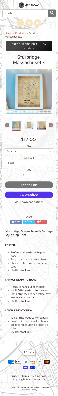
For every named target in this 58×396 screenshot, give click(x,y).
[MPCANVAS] (29, 6)
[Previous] (7, 125)
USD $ (27, 352)
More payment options (29, 202)
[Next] (51, 125)
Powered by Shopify (29, 390)
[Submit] (52, 13)
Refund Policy (39, 376)
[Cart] (37, 23)
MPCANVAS (28, 387)
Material (29, 158)
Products (20, 33)
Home (8, 33)
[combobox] (25, 13)
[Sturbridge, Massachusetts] (16, 125)
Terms (25, 376)
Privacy (15, 376)
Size (29, 146)
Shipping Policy (21, 379)
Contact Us (39, 379)
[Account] (29, 23)
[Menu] (20, 23)
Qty (29, 170)
